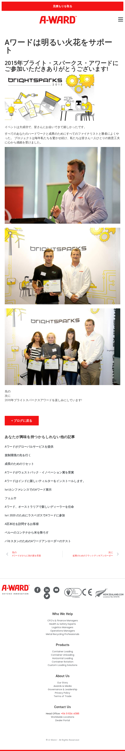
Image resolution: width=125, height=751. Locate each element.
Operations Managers (62, 630)
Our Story (62, 682)
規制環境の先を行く (18, 455)
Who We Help (62, 613)
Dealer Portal (62, 720)
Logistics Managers (62, 627)
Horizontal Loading (62, 658)
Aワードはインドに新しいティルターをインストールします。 (45, 481)
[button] (120, 20)
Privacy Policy (62, 692)
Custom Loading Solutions (62, 665)
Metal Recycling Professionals (62, 634)
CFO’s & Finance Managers (62, 620)
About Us (62, 676)
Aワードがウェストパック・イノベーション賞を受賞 (39, 472)
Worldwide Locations (62, 717)
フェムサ (10, 498)
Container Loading (62, 651)
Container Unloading (62, 655)
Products (62, 644)
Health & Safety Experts (62, 624)
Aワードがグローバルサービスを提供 (29, 447)
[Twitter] (47, 596)
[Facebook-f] (37, 590)
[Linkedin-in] (47, 590)
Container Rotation (62, 661)
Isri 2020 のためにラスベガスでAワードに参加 (35, 515)
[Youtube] (56, 590)
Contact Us (62, 706)
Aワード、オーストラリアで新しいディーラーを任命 (39, 507)
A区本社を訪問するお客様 (22, 524)
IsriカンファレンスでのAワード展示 (28, 490)
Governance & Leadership (62, 689)
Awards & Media (63, 686)
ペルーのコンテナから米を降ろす (27, 532)
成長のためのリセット (19, 464)
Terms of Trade (62, 696)
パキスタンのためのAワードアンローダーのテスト (38, 541)
